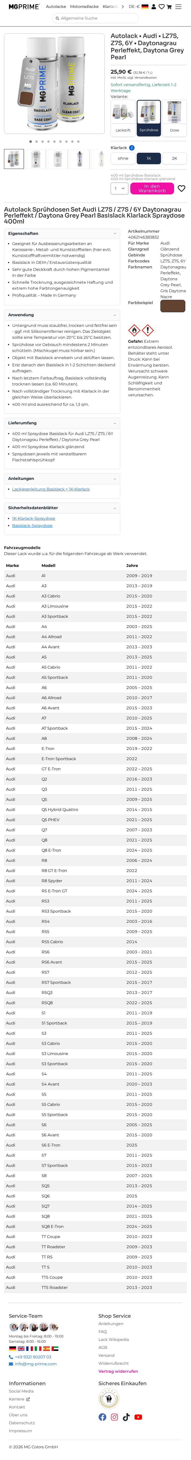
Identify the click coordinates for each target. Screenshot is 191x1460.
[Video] (78, 142)
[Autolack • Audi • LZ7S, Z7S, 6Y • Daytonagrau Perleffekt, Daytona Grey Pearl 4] (48, 142)
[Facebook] (102, 1416)
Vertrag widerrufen (118, 1371)
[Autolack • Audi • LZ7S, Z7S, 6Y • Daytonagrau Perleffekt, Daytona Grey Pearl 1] (31, 142)
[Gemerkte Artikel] (161, 7)
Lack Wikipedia (113, 1339)
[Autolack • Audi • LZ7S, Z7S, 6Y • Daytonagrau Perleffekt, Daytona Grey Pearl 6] (60, 142)
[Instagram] (114, 1416)
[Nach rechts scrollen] (122, 6)
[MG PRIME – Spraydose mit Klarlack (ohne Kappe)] (101, 159)
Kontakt (17, 1407)
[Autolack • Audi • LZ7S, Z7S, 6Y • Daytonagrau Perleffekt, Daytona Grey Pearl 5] (54, 142)
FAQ (102, 1331)
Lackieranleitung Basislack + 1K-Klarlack (51, 489)
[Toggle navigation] (178, 6)
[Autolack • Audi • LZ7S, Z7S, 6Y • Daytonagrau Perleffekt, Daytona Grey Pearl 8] (72, 142)
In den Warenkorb (152, 188)
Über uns (18, 1415)
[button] (54, 84)
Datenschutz (22, 1423)
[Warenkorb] (170, 7)
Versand (106, 1355)
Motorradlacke (84, 6)
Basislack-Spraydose (32, 525)
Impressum (20, 1431)
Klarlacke (112, 6)
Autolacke (56, 6)
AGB (102, 1347)
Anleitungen (111, 1323)
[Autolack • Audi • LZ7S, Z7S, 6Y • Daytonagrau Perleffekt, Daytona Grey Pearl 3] (43, 142)
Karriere (16, 1399)
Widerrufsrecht (113, 1363)
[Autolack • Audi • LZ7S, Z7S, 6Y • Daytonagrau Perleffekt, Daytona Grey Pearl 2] (37, 142)
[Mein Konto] (153, 6)
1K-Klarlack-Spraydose (33, 518)
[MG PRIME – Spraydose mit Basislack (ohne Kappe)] (80, 159)
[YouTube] (138, 1416)
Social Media (21, 1391)
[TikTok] (126, 1416)
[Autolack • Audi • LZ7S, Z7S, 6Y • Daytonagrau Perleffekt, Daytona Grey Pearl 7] (66, 142)
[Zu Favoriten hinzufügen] (181, 188)
